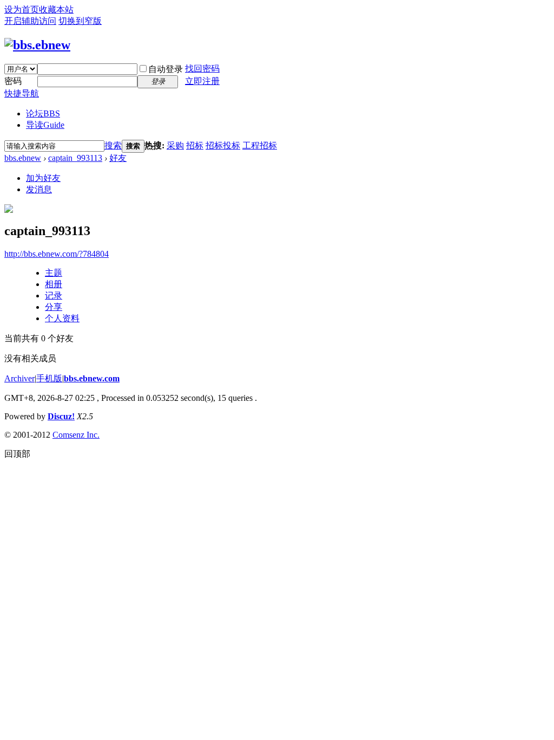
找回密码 (202, 68)
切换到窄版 (80, 20)
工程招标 (259, 145)
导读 (45, 124)
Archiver (19, 378)
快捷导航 (21, 93)
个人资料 (62, 318)
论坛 (43, 113)
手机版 (49, 378)
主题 (53, 272)
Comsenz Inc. (76, 434)
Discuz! (61, 416)
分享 (53, 306)
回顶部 (17, 453)
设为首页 (21, 9)
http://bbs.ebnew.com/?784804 (56, 253)
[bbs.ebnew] (37, 45)
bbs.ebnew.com (92, 378)
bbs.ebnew (22, 158)
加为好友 (43, 178)
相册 (53, 284)
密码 (13, 81)
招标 (194, 145)
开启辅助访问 (30, 20)
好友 (118, 158)
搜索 (113, 145)
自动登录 (165, 69)
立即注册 (202, 81)
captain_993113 (75, 158)
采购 (175, 145)
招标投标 (223, 145)
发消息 (39, 189)
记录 (53, 295)
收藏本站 (56, 9)
